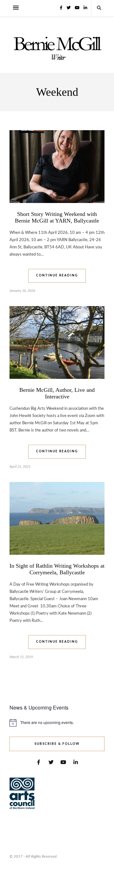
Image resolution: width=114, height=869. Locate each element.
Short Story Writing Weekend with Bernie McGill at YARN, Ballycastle (57, 217)
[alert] (57, 723)
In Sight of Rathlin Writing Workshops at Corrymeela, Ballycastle (57, 569)
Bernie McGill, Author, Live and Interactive (57, 393)
